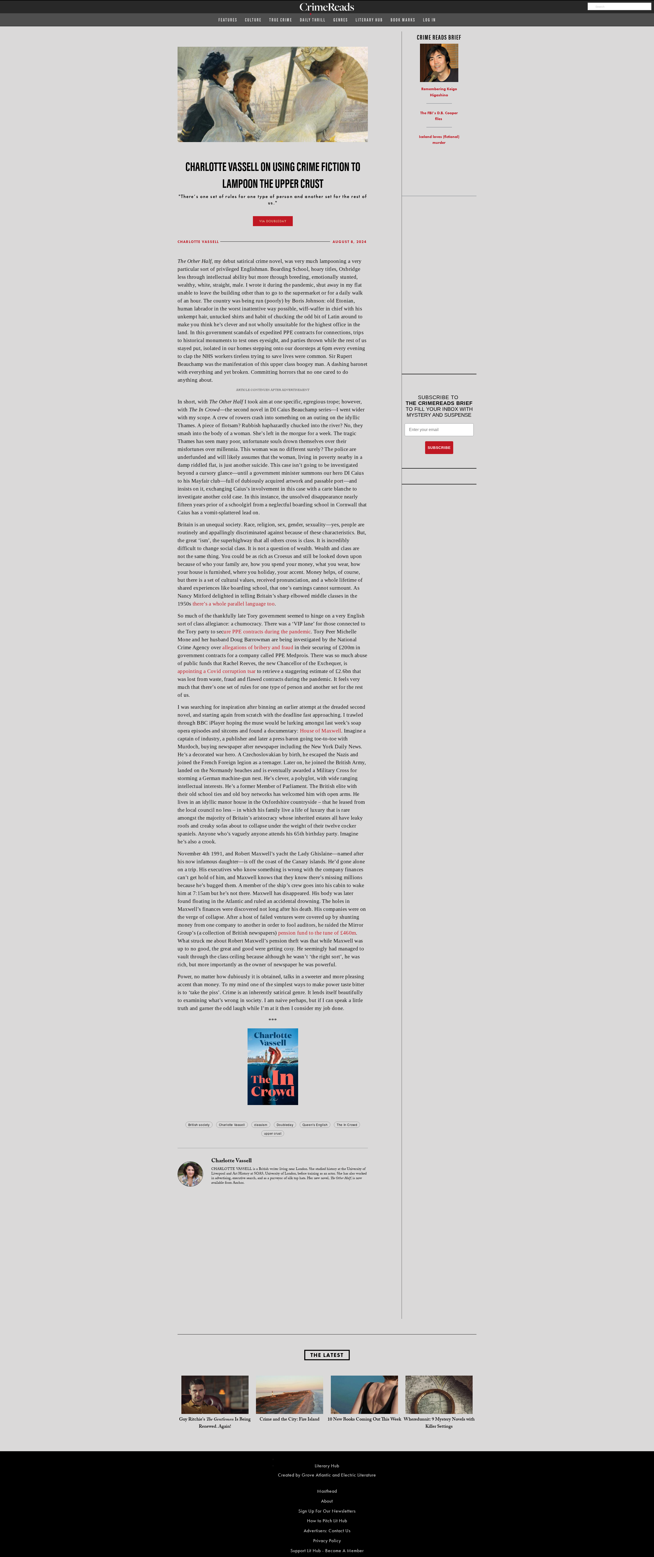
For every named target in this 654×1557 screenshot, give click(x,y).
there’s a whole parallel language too (234, 604)
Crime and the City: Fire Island (290, 1420)
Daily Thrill (313, 19)
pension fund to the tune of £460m (317, 933)
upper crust (273, 1133)
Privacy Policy (327, 1540)
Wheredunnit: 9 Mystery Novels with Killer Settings (439, 1423)
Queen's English (315, 1124)
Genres (340, 19)
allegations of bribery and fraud (257, 647)
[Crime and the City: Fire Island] (289, 1409)
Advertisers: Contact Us (327, 1530)
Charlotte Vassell (198, 241)
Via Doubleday (272, 221)
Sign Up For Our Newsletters (327, 1511)
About (327, 1501)
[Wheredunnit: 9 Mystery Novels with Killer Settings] (439, 1409)
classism (260, 1124)
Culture (253, 19)
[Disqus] (273, 1253)
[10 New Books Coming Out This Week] (364, 1409)
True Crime (280, 19)
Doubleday (285, 1124)
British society (199, 1124)
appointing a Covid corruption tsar (216, 671)
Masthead (327, 1491)
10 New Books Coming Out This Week (364, 1420)
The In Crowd (347, 1124)
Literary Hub (369, 19)
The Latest (327, 1355)
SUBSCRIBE (439, 448)
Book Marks (403, 19)
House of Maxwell (320, 731)
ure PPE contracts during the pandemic (267, 632)
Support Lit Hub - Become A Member (327, 1550)
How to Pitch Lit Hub (327, 1521)
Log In (429, 19)
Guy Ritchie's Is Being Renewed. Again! (215, 1423)
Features (227, 19)
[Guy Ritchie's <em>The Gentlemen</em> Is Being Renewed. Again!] (215, 1409)
